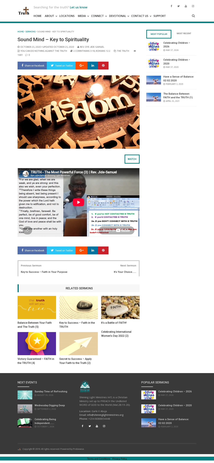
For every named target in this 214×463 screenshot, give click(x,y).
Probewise (78, 448)
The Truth (123, 51)
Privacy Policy (119, 458)
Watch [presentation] (132, 159)
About (49, 16)
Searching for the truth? (60, 7)
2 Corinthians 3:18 (84, 51)
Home (37, 16)
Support (159, 16)
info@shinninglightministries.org (105, 414)
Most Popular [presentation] (159, 34)
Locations (67, 16)
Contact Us (139, 16)
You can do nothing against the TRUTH (43, 51)
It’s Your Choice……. (125, 271)
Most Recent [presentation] (184, 33)
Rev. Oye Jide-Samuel (92, 47)
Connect (97, 16)
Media (82, 16)
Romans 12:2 (103, 51)
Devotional (117, 16)
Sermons (30, 31)
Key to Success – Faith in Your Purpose (44, 271)
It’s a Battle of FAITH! (114, 322)
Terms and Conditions (98, 458)
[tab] (132, 159)
